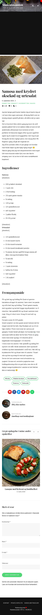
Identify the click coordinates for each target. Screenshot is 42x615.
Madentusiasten (12, 5)
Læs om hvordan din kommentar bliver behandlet (19, 584)
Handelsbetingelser (31, 603)
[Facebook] (14, 392)
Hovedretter (24, 103)
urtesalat (26, 383)
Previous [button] (34, 432)
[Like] (10, 392)
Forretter (6, 103)
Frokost (14, 103)
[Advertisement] (21, 34)
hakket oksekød (19, 379)
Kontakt (6, 603)
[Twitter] (19, 392)
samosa (16, 383)
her (34, 332)
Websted (5, 563)
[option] (21, 466)
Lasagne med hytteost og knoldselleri (21, 489)
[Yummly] (28, 392)
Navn (4, 542)
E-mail (4, 552)
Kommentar (6, 522)
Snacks (32, 103)
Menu (38, 6)
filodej (8, 379)
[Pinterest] (23, 392)
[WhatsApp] (32, 392)
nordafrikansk (32, 379)
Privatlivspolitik (17, 603)
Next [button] (38, 432)
